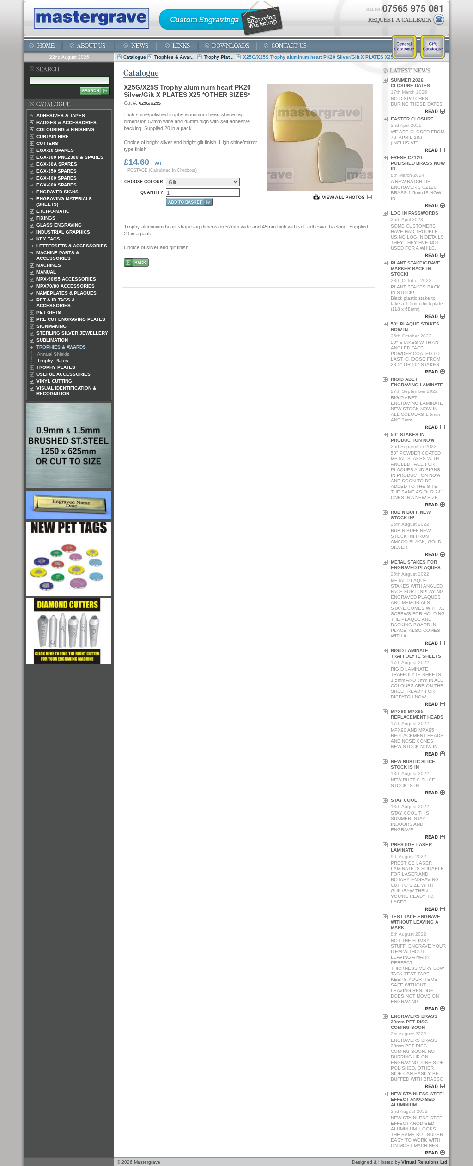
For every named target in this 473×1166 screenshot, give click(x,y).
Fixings (45, 218)
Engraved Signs (57, 191)
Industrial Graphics (63, 231)
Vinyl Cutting (54, 381)
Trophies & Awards (61, 346)
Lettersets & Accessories (71, 245)
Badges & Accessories (66, 122)
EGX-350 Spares (56, 171)
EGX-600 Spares (56, 184)
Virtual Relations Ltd (424, 1162)
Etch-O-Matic (52, 211)
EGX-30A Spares (56, 164)
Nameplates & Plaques (66, 292)
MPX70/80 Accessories (65, 285)
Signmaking (51, 326)
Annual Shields (53, 354)
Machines (48, 265)
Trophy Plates (52, 360)
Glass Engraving (59, 225)
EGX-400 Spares (56, 177)
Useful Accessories (63, 374)
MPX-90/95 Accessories (66, 279)
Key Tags (48, 238)
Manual (46, 272)
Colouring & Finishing (65, 129)
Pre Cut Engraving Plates (70, 319)
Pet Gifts (48, 312)
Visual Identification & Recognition (66, 390)
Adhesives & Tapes (60, 115)
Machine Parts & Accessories (57, 255)
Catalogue (134, 57)
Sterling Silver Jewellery (72, 333)
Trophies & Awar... (174, 57)
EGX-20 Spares (55, 150)
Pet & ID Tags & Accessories (55, 302)
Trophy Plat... (219, 57)
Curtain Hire (52, 136)
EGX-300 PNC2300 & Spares (69, 157)
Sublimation (52, 340)
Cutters (47, 143)
